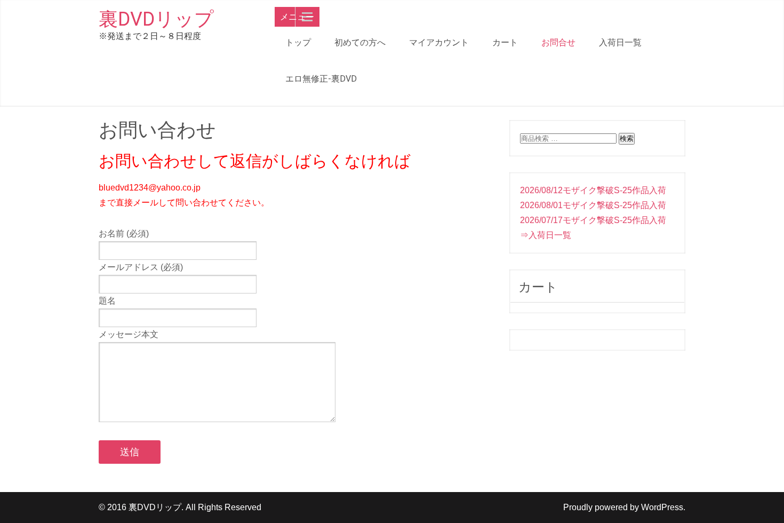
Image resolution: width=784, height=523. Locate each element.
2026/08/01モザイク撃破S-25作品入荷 (593, 205)
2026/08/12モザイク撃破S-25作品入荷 (593, 190)
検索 (627, 138)
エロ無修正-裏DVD (321, 79)
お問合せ (558, 42)
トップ (298, 42)
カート (505, 42)
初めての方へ (360, 42)
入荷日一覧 (620, 42)
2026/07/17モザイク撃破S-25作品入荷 (593, 220)
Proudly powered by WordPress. (624, 507)
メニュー (297, 16)
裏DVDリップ (156, 19)
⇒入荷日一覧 (545, 235)
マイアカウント (439, 42)
